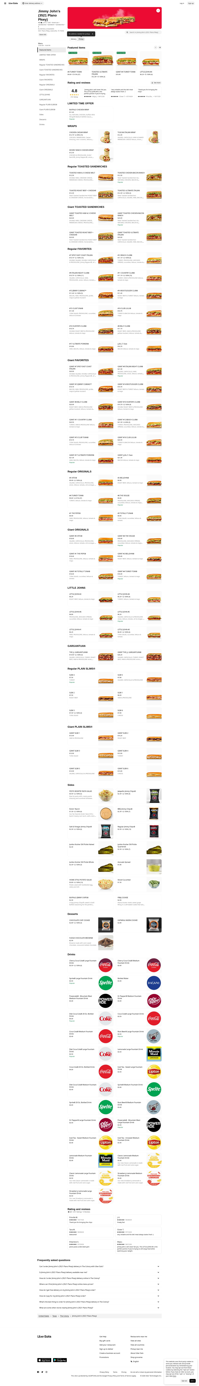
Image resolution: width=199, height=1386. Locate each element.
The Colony (64, 1316)
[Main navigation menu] (5, 3)
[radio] (74, 39)
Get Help (103, 1336)
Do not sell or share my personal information (146, 1372)
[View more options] (158, 10)
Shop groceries (137, 1357)
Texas (54, 1316)
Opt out (184, 1381)
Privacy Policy (104, 1372)
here (174, 1376)
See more (157, 83)
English (136, 1361)
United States (44, 1316)
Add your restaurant (107, 1345)
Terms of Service (126, 1376)
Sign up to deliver (106, 1349)
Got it (192, 1381)
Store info (42, 35)
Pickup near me (137, 1349)
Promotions (104, 1357)
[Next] (160, 47)
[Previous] (156, 47)
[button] (99, 1266)
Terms (115, 1372)
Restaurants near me (139, 1336)
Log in (182, 3)
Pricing (123, 1372)
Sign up (191, 3)
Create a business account (110, 1353)
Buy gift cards (105, 1341)
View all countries (137, 1345)
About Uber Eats (137, 1353)
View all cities (136, 1341)
